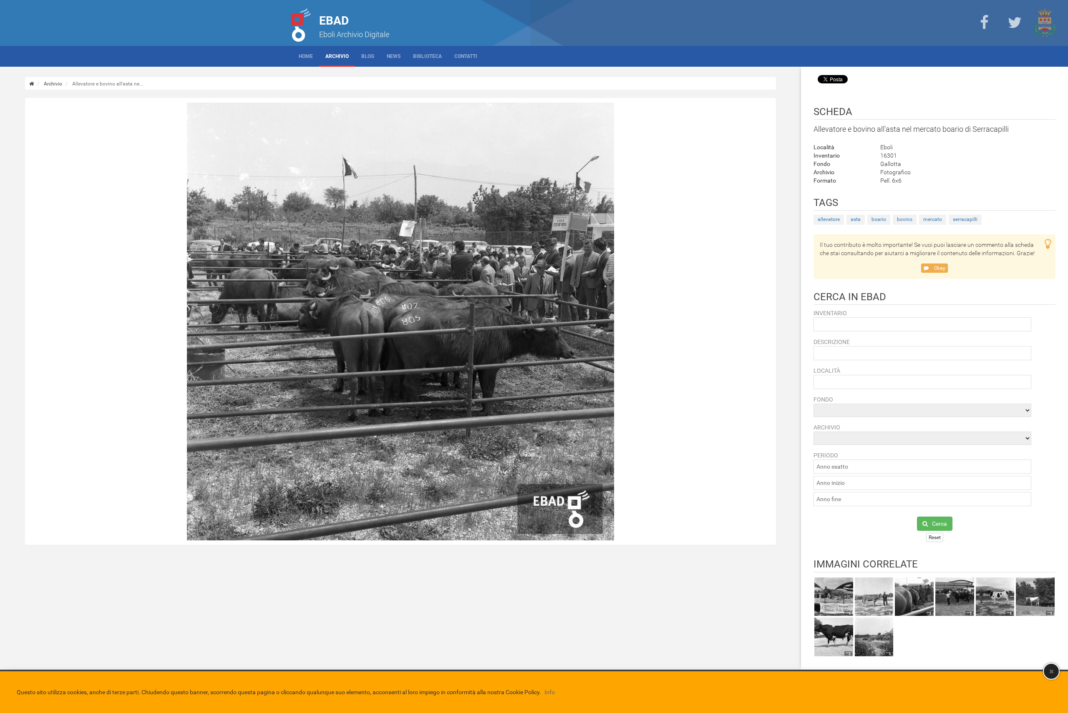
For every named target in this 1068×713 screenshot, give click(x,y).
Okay (939, 268)
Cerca (939, 523)
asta (856, 219)
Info (549, 692)
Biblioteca (427, 56)
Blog (367, 56)
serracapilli (965, 219)
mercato (932, 219)
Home (306, 56)
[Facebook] (984, 23)
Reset (935, 537)
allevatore (829, 219)
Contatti (465, 56)
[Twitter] (1014, 23)
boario (879, 219)
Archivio (337, 56)
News (393, 56)
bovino (904, 219)
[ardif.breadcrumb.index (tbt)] (31, 84)
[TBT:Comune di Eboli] (1045, 23)
